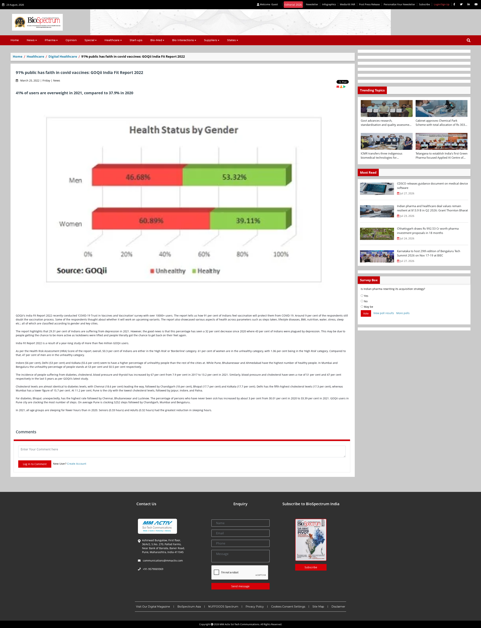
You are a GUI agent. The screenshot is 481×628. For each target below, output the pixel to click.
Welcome (268, 4)
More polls (403, 313)
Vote (366, 313)
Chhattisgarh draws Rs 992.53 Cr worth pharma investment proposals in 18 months (428, 231)
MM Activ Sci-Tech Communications (239, 624)
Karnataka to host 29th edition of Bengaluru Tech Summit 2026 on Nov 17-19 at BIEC (428, 253)
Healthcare (111, 40)
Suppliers (210, 40)
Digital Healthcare (62, 56)
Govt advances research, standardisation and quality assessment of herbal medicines (386, 123)
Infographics (329, 4)
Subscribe (424, 4)
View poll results (383, 313)
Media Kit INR (347, 4)
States (231, 40)
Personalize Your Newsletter (399, 4)
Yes (365, 296)
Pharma (50, 40)
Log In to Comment (35, 464)
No (365, 301)
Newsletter (312, 4)
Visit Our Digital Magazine (153, 606)
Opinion (71, 40)
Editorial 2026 (293, 4)
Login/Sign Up (441, 4)
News (31, 40)
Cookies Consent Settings (288, 606)
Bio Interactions (183, 40)
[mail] (338, 86)
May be (368, 306)
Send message (240, 586)
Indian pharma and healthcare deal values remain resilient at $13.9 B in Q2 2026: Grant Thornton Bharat (432, 208)
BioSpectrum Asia (189, 606)
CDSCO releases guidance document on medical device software (432, 186)
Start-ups (136, 40)
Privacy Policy (255, 606)
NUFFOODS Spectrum (223, 606)
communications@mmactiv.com (162, 560)
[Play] (344, 86)
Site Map (318, 606)
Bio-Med (156, 40)
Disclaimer (338, 606)
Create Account (76, 463)
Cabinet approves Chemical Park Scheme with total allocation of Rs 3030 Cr (441, 123)
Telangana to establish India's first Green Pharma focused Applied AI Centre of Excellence (441, 156)
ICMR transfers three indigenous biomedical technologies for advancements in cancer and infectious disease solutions (386, 156)
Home (15, 40)
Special (89, 40)
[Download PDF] (341, 86)
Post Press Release (369, 4)
